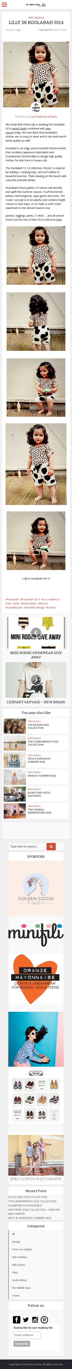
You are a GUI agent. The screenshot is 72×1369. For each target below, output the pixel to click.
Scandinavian (15, 607)
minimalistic (30, 603)
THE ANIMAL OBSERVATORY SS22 (39, 811)
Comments (31, 32)
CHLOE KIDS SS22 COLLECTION (38, 726)
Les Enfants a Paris (55, 29)
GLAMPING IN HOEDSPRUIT (25, 1205)
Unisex (52, 607)
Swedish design (35, 607)
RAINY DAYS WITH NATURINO (39, 794)
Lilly (17, 603)
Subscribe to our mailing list (33, 1327)
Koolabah (13, 599)
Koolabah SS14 (31, 599)
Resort (44, 603)
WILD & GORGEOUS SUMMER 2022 (39, 760)
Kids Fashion (36, 17)
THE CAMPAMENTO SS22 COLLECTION (43, 743)
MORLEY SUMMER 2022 (42, 775)
